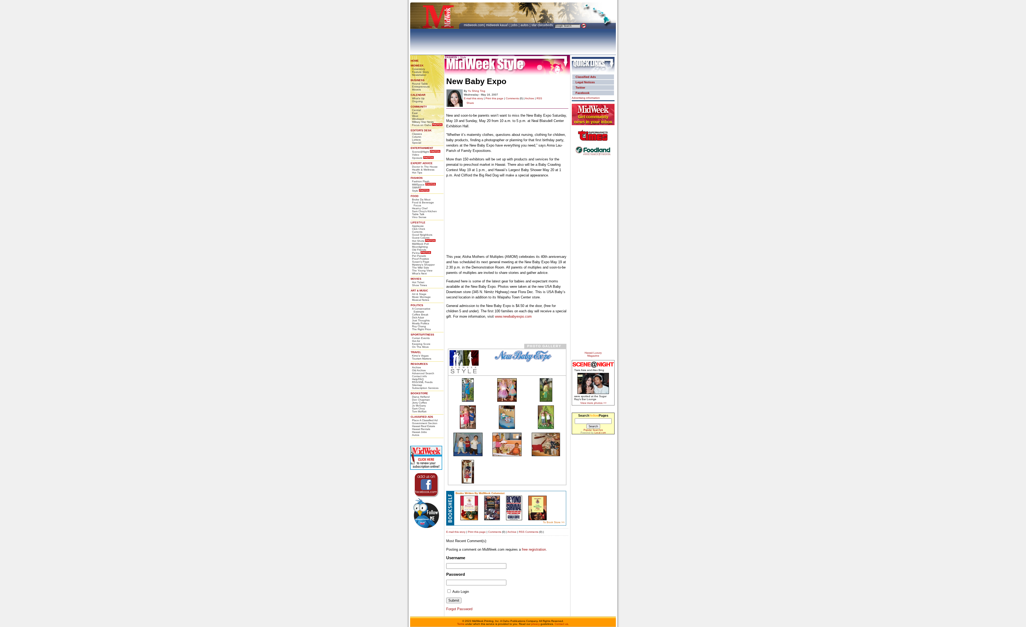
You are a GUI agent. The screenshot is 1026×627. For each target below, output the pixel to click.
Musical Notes (420, 299)
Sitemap (417, 385)
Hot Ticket (418, 282)
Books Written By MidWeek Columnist (480, 493)
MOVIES (416, 278)
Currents (417, 231)
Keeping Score (421, 343)
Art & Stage (419, 294)
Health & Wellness (423, 169)
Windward (418, 118)
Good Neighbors (422, 234)
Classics (417, 133)
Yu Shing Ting (476, 90)
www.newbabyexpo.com (513, 316)
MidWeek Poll (420, 243)
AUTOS (524, 25)
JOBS (514, 25)
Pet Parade (419, 255)
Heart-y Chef (420, 208)
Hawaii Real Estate (423, 426)
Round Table (420, 83)
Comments (512, 98)
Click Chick (418, 228)
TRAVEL (416, 352)
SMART (416, 187)
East (415, 113)
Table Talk (418, 214)
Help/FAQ (418, 379)
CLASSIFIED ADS (422, 416)
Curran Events (421, 338)
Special (416, 142)
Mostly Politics (420, 323)
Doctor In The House (425, 166)
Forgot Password (459, 609)
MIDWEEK (417, 65)
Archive (416, 367)
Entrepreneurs (421, 86)
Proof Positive (420, 258)
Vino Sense (419, 217)
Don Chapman (421, 399)
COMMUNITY (419, 106)
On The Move (420, 346)
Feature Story (420, 71)
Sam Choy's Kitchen (424, 211)
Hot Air (416, 341)
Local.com (600, 432)
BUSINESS (418, 80)
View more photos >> (593, 402)
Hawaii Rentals (421, 429)
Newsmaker (419, 74)
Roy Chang (419, 326)
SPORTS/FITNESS (422, 334)
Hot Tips (417, 172)
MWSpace (418, 184)
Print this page (494, 98)
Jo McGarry (419, 405)
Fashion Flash (420, 181)
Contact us (561, 623)
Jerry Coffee (419, 402)
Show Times (419, 285)
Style (415, 190)
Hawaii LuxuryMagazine (593, 354)
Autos (415, 434)
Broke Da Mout (421, 199)
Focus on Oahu (421, 125)
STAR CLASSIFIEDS (542, 25)
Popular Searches (593, 430)
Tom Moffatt (419, 411)
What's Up (418, 98)
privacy (535, 623)
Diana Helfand (421, 396)
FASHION (416, 177)
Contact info (419, 376)
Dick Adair (418, 317)
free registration (534, 549)
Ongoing (417, 101)
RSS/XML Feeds (422, 382)
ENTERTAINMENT (422, 148)
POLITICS (417, 305)
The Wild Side (420, 267)
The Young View (422, 270)
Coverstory (418, 69)
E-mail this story (473, 98)
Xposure (417, 157)
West (415, 116)
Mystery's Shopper (423, 264)
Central (416, 110)
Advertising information (586, 97)
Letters (416, 139)
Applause (418, 225)
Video (415, 154)
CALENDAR (418, 94)
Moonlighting (420, 246)
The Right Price (421, 329)
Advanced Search (423, 373)
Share (470, 102)
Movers (416, 89)
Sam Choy (418, 408)
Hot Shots (418, 240)
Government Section (424, 423)
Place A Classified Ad (425, 420)
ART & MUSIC (419, 290)
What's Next (419, 273)
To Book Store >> (554, 522)
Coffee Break (420, 314)
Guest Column (421, 237)
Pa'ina (416, 252)
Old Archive (419, 370)
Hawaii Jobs (419, 432)
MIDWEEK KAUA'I (497, 25)
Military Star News (423, 121)
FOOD (414, 196)
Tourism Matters (421, 358)
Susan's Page (420, 261)
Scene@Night (420, 151)
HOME (415, 60)
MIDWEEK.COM (474, 25)
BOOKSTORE (419, 393)
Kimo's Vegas (420, 355)
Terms (460, 623)
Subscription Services (425, 388)
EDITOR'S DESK (421, 130)
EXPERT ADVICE (422, 163)
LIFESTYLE (418, 222)
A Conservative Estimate (421, 310)
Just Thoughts (421, 320)
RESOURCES (419, 363)
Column (416, 136)
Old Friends (419, 249)
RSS (539, 98)
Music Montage (421, 296)
